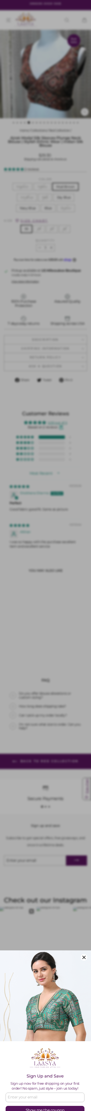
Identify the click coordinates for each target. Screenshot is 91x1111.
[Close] (84, 957)
